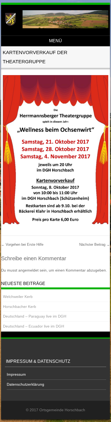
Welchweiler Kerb (18, 296)
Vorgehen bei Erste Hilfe (22, 244)
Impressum (16, 374)
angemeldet (28, 270)
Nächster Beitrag (94, 244)
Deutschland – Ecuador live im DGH (33, 326)
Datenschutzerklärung (25, 384)
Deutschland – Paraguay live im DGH (34, 316)
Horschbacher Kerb (19, 306)
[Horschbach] (54, 27)
